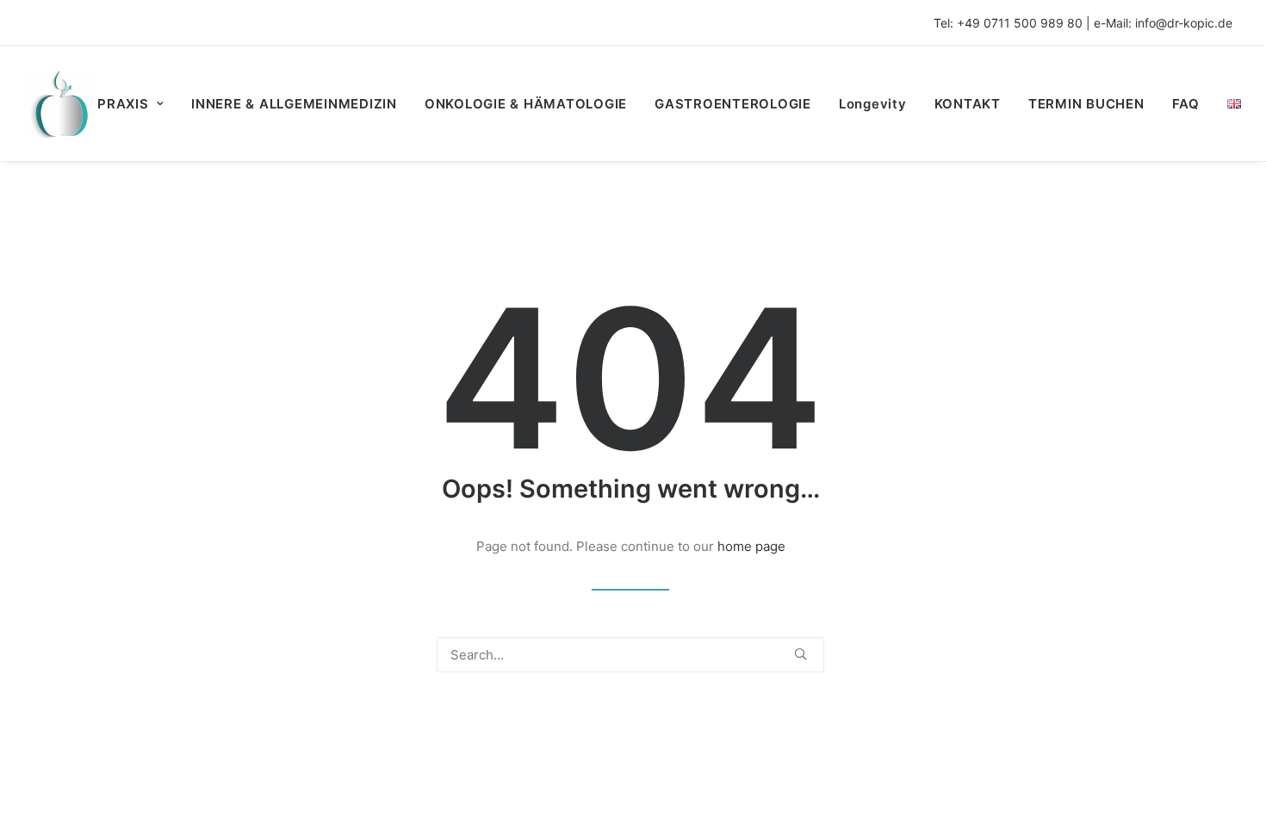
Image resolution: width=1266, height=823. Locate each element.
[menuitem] (136, 103)
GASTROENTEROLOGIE (733, 104)
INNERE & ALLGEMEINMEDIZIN (294, 104)
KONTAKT (967, 104)
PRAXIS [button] (123, 104)
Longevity (873, 104)
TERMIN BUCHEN (1086, 104)
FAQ (1186, 104)
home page (751, 546)
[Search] (630, 654)
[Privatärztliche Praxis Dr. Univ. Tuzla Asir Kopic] (62, 103)
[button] (800, 653)
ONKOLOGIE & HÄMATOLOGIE (526, 104)
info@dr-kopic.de (1183, 22)
